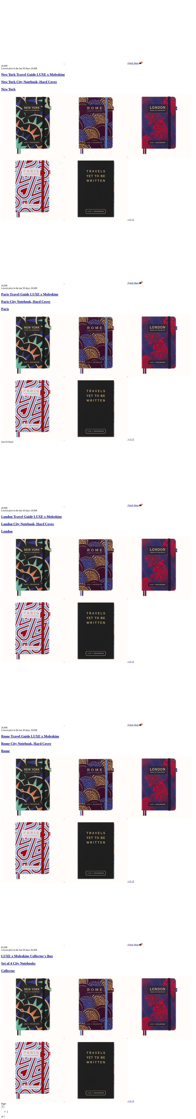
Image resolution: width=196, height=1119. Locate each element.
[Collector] (96, 219)
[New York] (32, 156)
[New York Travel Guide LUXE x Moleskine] (64, 63)
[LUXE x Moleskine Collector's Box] (64, 945)
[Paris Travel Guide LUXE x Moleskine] (64, 283)
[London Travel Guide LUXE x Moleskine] (64, 505)
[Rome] (96, 156)
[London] (159, 156)
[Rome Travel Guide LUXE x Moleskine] (64, 725)
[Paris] (32, 219)
